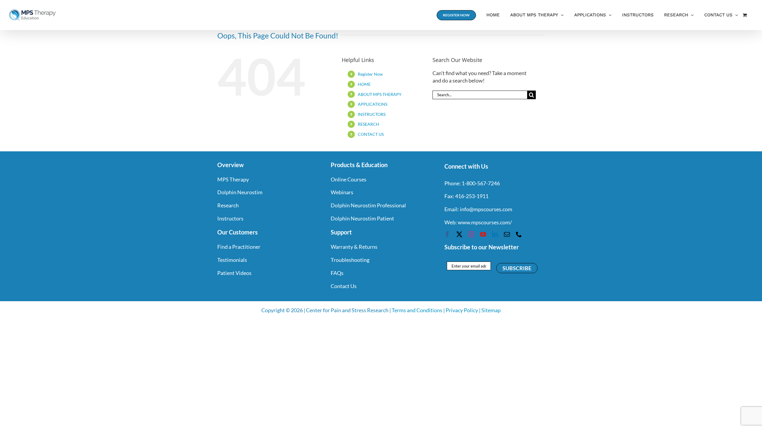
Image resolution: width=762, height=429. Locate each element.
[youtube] (483, 234)
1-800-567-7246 (481, 183)
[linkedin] (495, 234)
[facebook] (447, 234)
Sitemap (491, 310)
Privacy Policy (462, 310)
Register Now (370, 74)
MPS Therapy (233, 179)
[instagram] (471, 234)
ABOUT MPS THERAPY (380, 94)
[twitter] (459, 234)
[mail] (507, 234)
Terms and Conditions (417, 310)
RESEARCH (368, 124)
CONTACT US (371, 134)
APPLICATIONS (372, 104)
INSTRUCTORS (371, 114)
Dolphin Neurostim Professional (368, 205)
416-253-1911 (471, 196)
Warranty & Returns (354, 246)
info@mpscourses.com (486, 209)
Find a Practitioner (238, 246)
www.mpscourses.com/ (485, 222)
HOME (364, 84)
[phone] (519, 234)
